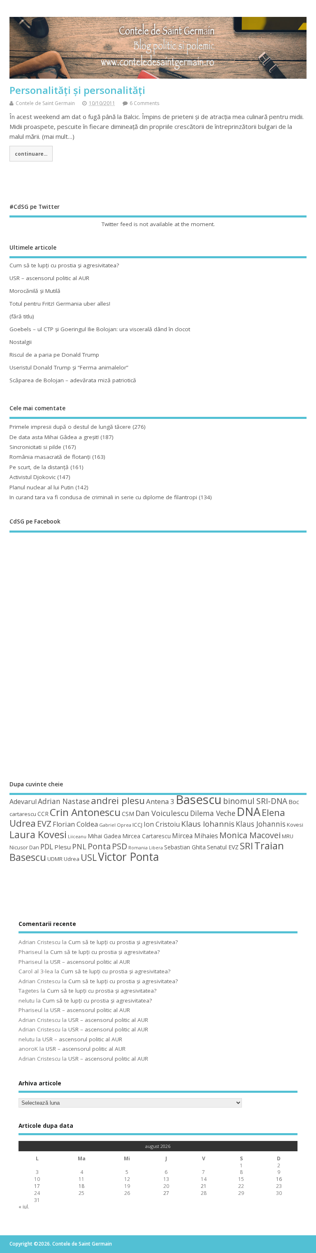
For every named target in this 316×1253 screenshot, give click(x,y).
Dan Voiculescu (162, 813)
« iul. (24, 1206)
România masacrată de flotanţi (50, 457)
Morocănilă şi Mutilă (34, 291)
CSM (128, 813)
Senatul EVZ (223, 847)
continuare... (31, 153)
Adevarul (23, 801)
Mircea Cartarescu (146, 836)
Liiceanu (77, 836)
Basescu (199, 799)
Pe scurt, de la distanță (39, 467)
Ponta (99, 846)
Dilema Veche (212, 813)
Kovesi (295, 824)
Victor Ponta (128, 856)
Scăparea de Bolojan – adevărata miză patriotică (72, 380)
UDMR (55, 859)
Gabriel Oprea (115, 825)
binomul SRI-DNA (255, 801)
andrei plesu (118, 800)
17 (37, 1186)
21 (204, 1186)
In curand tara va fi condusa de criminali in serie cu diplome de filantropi (103, 497)
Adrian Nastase (64, 801)
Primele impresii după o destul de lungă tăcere (70, 426)
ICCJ (137, 824)
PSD (119, 846)
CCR (43, 814)
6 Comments (144, 103)
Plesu (62, 847)
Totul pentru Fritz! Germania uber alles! (59, 303)
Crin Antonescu (85, 812)
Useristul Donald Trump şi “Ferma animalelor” (68, 367)
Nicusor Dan (24, 847)
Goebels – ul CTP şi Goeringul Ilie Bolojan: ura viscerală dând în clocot (99, 329)
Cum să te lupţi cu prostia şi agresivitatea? (64, 265)
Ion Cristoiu (162, 824)
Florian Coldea (75, 824)
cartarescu (22, 814)
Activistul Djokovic (32, 477)
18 (81, 1186)
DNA (248, 811)
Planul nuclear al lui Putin (41, 487)
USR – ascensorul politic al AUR (49, 278)
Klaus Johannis (261, 824)
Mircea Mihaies (195, 835)
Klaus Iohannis (208, 823)
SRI (246, 845)
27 (166, 1193)
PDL (46, 846)
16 (279, 1179)
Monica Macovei (250, 835)
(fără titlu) (21, 316)
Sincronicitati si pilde (35, 447)
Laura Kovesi (38, 834)
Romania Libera (145, 848)
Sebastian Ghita (185, 847)
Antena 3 (160, 801)
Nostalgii (20, 342)
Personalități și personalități (77, 90)
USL (89, 857)
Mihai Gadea (104, 836)
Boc (293, 801)
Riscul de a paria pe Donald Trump (54, 354)
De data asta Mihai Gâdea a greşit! (54, 437)
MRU (287, 836)
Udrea (71, 859)
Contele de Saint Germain (45, 103)
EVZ (44, 823)
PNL (79, 846)
